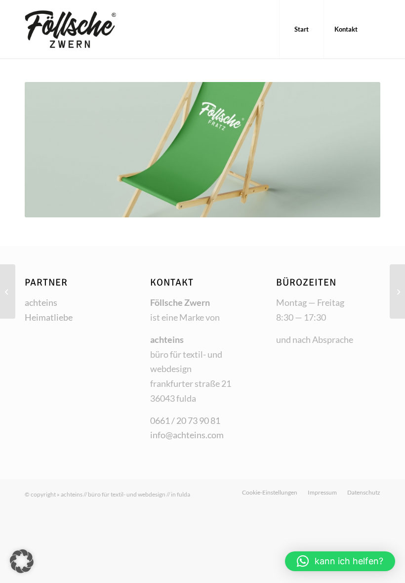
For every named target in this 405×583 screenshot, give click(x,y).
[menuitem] (301, 29)
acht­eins (41, 302)
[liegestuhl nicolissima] (397, 291)
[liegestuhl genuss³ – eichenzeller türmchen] (7, 291)
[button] (21, 561)
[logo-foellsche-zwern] (88, 29)
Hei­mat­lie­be (49, 317)
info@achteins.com (187, 434)
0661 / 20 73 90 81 (185, 420)
